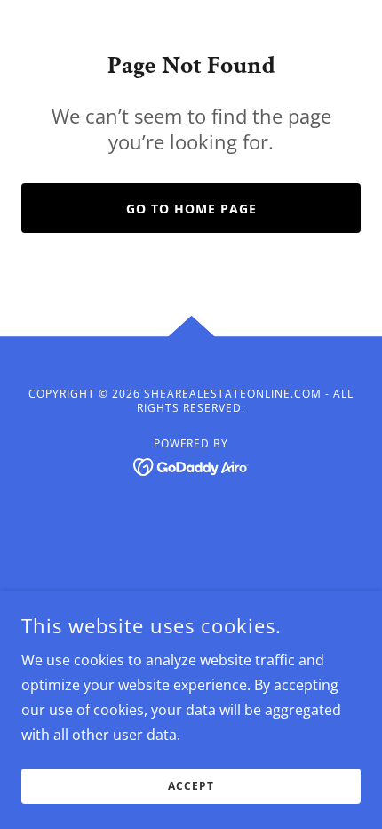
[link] (191, 465)
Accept (191, 786)
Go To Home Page (191, 208)
